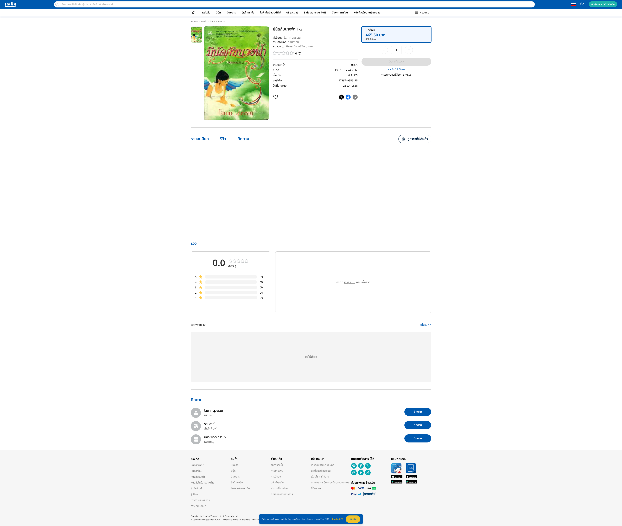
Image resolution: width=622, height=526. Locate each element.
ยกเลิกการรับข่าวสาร (282, 494)
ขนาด (276, 70)
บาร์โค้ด (277, 80)
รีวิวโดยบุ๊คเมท (198, 506)
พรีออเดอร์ (292, 12)
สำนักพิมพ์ (196, 488)
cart (582, 4)
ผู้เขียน (194, 494)
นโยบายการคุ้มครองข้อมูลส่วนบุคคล (330, 482)
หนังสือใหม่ (196, 471)
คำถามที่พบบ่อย (279, 488)
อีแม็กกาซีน (248, 12)
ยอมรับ (353, 519)
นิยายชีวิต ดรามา (303, 46)
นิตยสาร (231, 12)
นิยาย (289, 46)
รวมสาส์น (293, 42)
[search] (57, 4)
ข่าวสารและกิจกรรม (201, 500)
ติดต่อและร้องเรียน (321, 471)
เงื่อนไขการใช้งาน (320, 477)
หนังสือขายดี (197, 465)
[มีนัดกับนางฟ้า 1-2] (341, 97)
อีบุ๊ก (218, 12)
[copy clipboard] (355, 97)
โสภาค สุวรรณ (292, 38)
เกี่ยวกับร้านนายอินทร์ (322, 465)
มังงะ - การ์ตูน (340, 12)
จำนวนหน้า (279, 65)
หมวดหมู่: (278, 46)
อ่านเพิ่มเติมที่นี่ (337, 519)
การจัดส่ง (276, 477)
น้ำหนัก (277, 75)
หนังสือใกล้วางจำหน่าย (203, 483)
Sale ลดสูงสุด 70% (315, 12)
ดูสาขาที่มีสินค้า (417, 139)
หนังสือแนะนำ (198, 477)
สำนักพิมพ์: (279, 42)
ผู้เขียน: (277, 38)
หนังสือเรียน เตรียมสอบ (367, 12)
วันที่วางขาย (280, 86)
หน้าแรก (194, 21)
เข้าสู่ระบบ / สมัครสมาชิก (603, 4)
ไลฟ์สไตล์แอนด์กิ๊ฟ (270, 12)
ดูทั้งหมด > (425, 325)
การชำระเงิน (277, 471)
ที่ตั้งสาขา (316, 488)
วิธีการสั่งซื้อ (277, 465)
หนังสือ (206, 12)
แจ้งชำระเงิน (277, 482)
